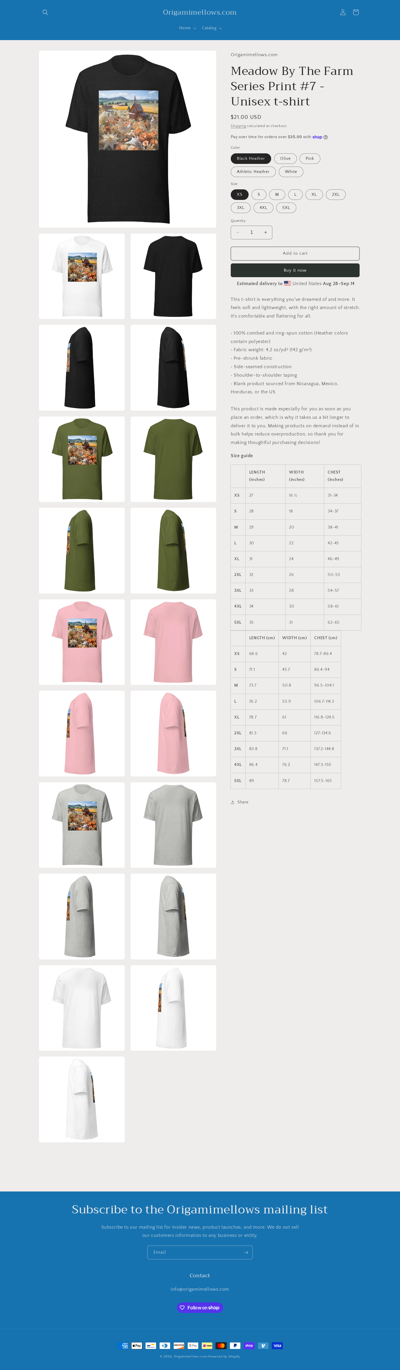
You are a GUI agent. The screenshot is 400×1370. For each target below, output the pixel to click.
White (291, 171)
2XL (336, 194)
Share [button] (243, 802)
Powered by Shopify (224, 1356)
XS (239, 194)
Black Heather (251, 158)
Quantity (238, 221)
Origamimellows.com (190, 1356)
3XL (241, 207)
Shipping (238, 126)
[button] (45, 12)
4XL (263, 207)
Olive (285, 158)
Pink (310, 158)
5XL (286, 207)
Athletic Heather (253, 171)
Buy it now (295, 270)
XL (314, 194)
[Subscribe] (246, 1252)
